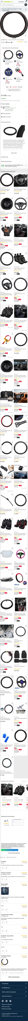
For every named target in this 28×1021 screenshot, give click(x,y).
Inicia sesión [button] (21, 1)
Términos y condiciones (7, 1004)
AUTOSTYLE (4, 39)
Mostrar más (14, 153)
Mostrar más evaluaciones (14, 976)
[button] (14, 5)
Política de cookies (6, 1006)
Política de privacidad (6, 1008)
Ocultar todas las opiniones (14, 852)
